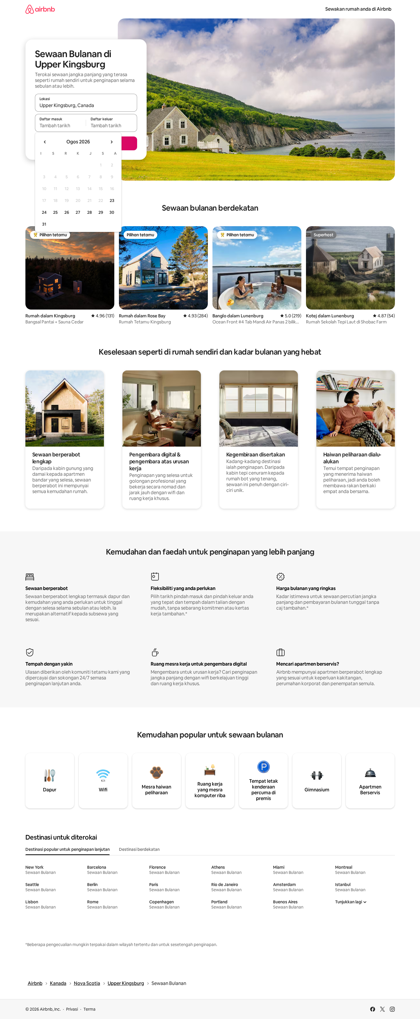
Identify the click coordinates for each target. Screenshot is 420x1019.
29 (100, 212)
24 (44, 212)
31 (44, 224)
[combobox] (86, 105)
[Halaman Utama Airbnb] (40, 9)
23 (112, 200)
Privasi (72, 1009)
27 (78, 212)
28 (89, 212)
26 (66, 212)
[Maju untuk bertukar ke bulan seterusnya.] (111, 142)
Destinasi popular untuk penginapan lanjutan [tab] (67, 849)
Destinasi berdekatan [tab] (139, 849)
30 (111, 212)
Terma (89, 1009)
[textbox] (60, 125)
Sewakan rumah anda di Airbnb (358, 9)
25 (55, 212)
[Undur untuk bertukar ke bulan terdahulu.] (45, 142)
